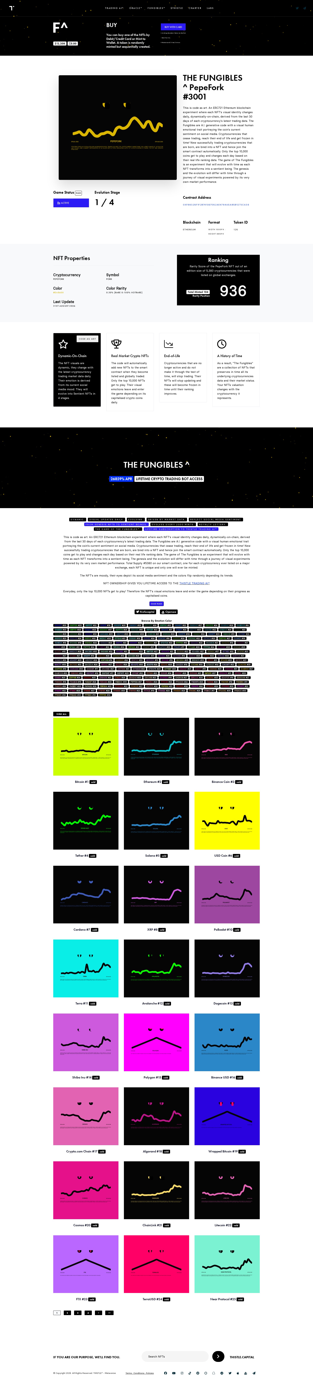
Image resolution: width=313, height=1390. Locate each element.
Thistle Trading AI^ (194, 583)
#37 (106, 630)
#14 (243, 625)
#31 (228, 634)
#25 (76, 625)
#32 (90, 638)
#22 (91, 625)
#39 (118, 647)
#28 (135, 625)
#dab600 (58, 292)
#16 (239, 638)
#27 (196, 625)
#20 (214, 634)
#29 (168, 634)
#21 (166, 630)
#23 (152, 630)
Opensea (170, 612)
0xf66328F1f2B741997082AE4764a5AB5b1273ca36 (216, 204)
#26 (121, 630)
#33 (165, 625)
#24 (150, 625)
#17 (179, 647)
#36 (227, 686)
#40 (137, 630)
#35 (91, 651)
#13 (152, 660)
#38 (184, 634)
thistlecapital (147, 612)
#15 (60, 651)
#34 (166, 673)
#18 (105, 625)
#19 (89, 656)
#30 (60, 625)
